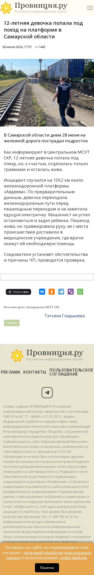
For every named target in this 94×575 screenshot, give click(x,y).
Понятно (47, 568)
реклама (10, 372)
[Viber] (71, 292)
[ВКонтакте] (42, 292)
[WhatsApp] (80, 292)
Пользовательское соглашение (71, 372)
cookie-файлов (73, 558)
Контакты (35, 372)
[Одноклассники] (52, 292)
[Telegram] (61, 292)
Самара (12, 323)
